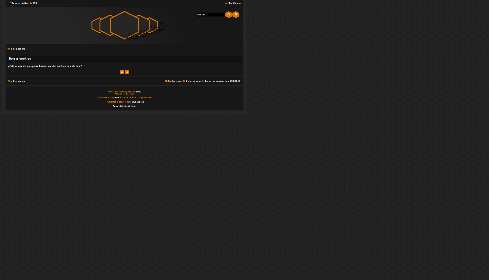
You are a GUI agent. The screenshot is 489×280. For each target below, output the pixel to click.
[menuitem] (33, 3)
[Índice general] (124, 25)
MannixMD (136, 92)
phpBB (116, 97)
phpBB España (137, 102)
